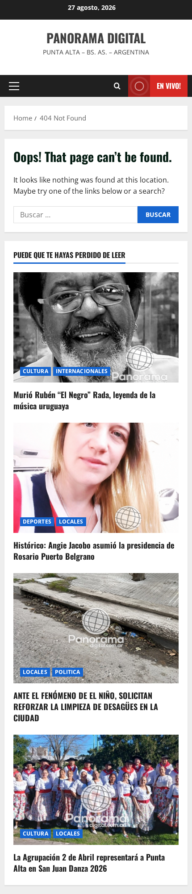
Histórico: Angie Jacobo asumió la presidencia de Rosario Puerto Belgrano (93, 550)
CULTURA (35, 371)
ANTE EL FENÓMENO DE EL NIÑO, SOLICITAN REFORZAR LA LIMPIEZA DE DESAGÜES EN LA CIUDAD (85, 707)
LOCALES (71, 521)
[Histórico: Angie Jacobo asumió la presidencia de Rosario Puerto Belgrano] (96, 478)
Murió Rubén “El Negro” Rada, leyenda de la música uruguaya (84, 400)
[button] (14, 86)
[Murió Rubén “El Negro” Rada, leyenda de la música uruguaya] (96, 327)
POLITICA (67, 672)
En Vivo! (169, 85)
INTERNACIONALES (82, 371)
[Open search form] (117, 86)
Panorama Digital (96, 38)
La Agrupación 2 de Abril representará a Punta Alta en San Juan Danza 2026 (89, 862)
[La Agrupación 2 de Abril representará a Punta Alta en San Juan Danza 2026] (96, 790)
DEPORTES (37, 521)
